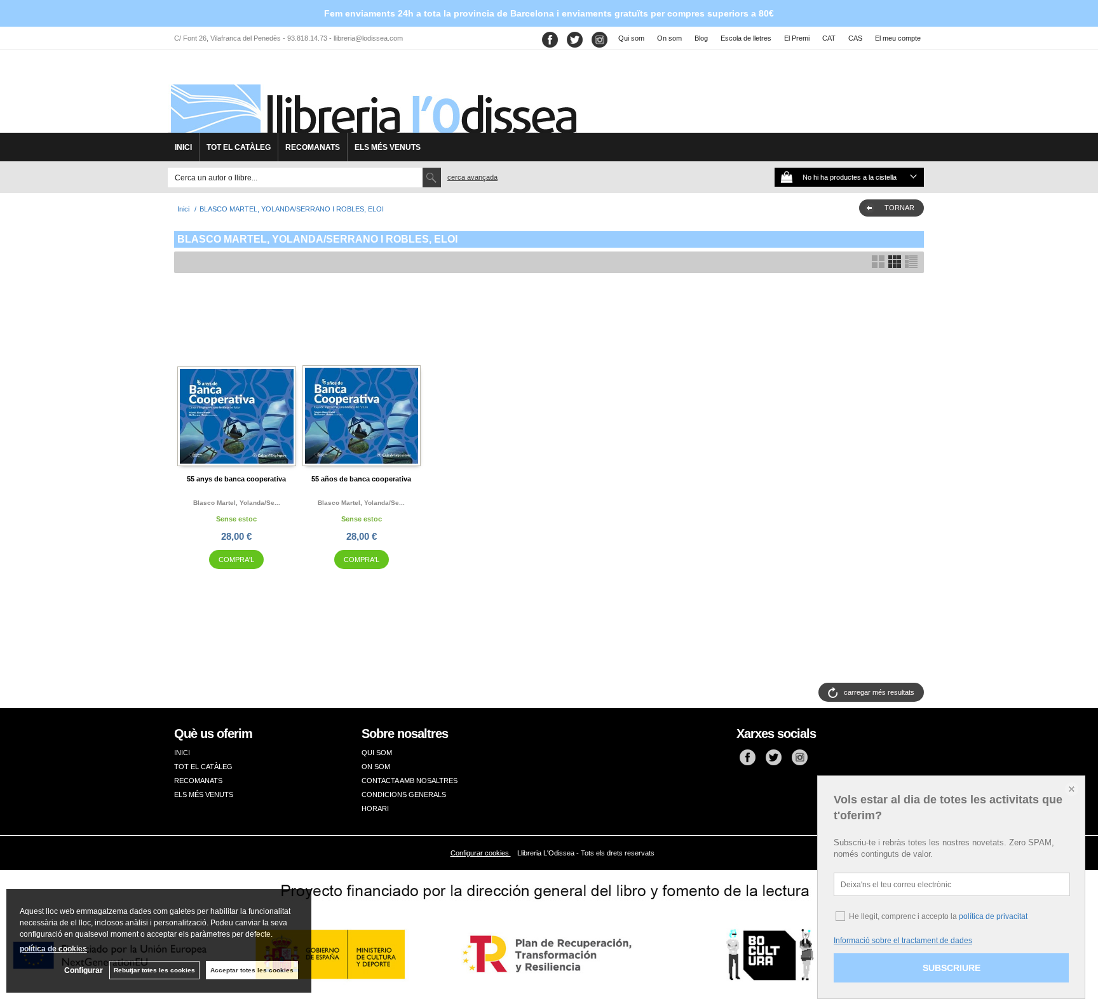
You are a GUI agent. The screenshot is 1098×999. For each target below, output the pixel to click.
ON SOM (376, 766)
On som (669, 38)
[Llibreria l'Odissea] (372, 95)
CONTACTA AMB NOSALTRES (410, 780)
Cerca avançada (472, 177)
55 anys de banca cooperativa (236, 479)
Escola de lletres (746, 38)
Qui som (631, 38)
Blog (701, 38)
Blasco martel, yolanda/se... (236, 502)
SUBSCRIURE (951, 968)
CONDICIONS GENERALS (404, 794)
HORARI (375, 808)
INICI (183, 147)
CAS (855, 38)
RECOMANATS (312, 147)
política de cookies (53, 948)
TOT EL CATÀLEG (239, 147)
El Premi (797, 38)
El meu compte (898, 38)
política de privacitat (993, 916)
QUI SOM (377, 752)
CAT (829, 38)
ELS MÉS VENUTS (388, 147)
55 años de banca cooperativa (361, 479)
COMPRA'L (236, 559)
